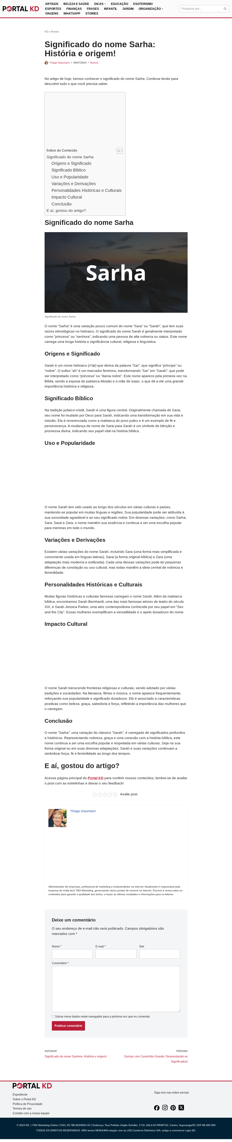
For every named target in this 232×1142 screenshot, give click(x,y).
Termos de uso (22, 1108)
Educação (119, 3)
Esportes (53, 8)
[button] (105, 4)
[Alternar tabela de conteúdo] (118, 151)
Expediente (20, 1094)
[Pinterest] (173, 1109)
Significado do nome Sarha (70, 157)
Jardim (128, 8)
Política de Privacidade (27, 1104)
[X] (181, 1109)
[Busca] (225, 8)
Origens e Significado (71, 163)
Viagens (51, 13)
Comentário (60, 963)
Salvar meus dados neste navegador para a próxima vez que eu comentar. (102, 1016)
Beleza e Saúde (76, 3)
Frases (93, 8)
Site (141, 946)
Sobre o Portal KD (24, 1099)
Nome (56, 946)
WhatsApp (71, 13)
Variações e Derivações (73, 183)
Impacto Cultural (66, 197)
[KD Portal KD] (21, 8)
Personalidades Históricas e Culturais (86, 190)
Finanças (74, 8)
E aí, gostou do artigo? (66, 210)
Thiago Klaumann (59, 62)
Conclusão (61, 204)
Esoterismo (143, 3)
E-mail (101, 946)
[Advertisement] (84, 120)
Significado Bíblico (68, 170)
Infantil (110, 8)
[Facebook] (157, 1109)
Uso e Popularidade (69, 177)
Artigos (51, 3)
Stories (91, 13)
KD (46, 31)
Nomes (55, 31)
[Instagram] (165, 1109)
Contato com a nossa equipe (31, 1113)
